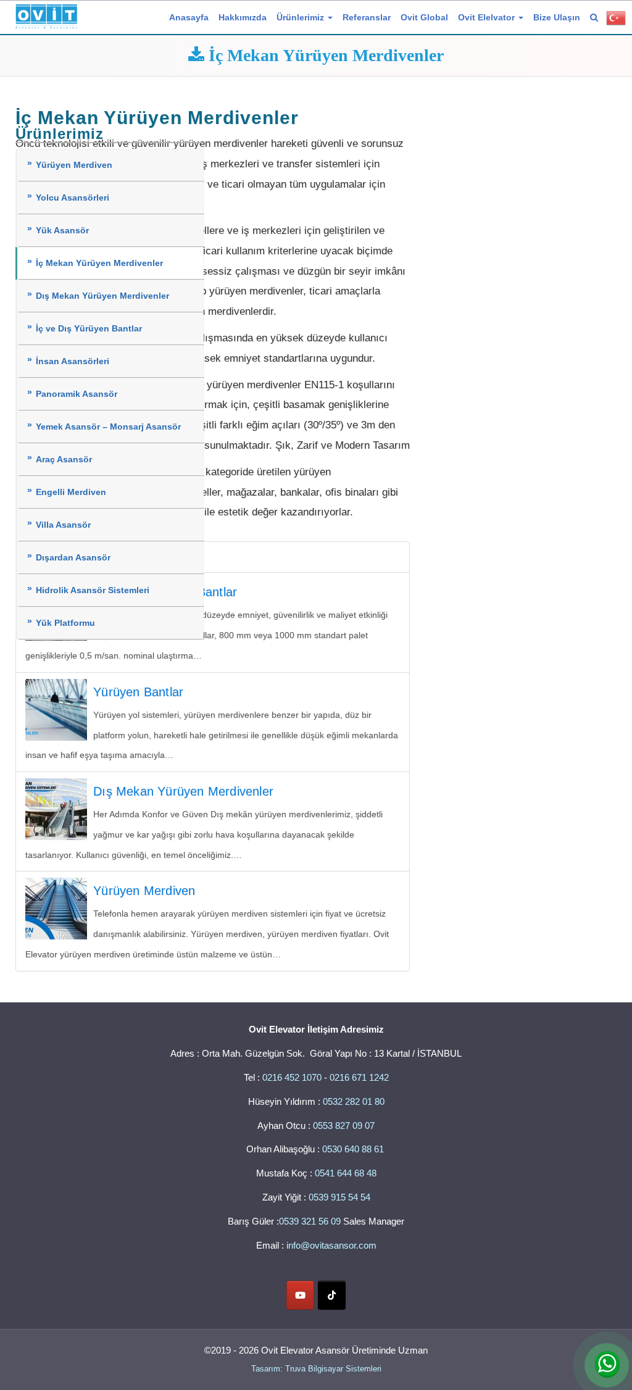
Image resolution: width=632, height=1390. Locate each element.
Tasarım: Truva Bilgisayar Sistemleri (316, 1368)
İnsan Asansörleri (72, 361)
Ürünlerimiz (301, 17)
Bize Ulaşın (556, 17)
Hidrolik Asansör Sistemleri (92, 590)
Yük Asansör (62, 230)
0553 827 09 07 (344, 1125)
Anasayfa (189, 17)
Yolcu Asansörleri (72, 197)
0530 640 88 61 (354, 1149)
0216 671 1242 (359, 1077)
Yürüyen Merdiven (74, 165)
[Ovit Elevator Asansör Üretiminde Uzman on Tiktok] (332, 1295)
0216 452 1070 (292, 1077)
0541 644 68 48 (345, 1173)
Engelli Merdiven (71, 492)
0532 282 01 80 (354, 1101)
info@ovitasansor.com (331, 1245)
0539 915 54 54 (339, 1197)
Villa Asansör (63, 525)
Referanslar (367, 17)
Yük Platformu (65, 623)
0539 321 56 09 (310, 1221)
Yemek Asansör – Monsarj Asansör (108, 426)
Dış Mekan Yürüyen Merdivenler (102, 296)
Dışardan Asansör (73, 557)
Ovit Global (424, 17)
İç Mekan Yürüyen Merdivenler (99, 263)
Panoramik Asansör (76, 394)
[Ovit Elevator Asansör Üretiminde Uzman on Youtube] (300, 1295)
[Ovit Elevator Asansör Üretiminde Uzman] (46, 14)
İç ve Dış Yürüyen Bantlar (89, 328)
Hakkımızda (242, 17)
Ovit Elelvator (487, 17)
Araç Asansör (64, 459)
